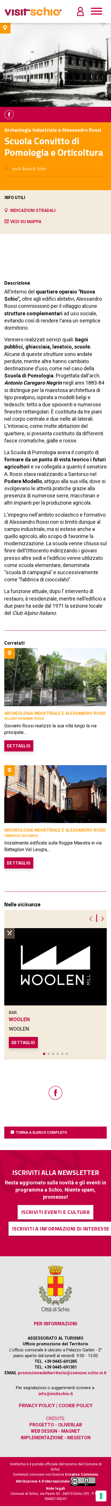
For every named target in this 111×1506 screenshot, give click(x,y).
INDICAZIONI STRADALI (33, 210)
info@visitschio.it (55, 1393)
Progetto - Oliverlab (55, 1425)
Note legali (55, 1488)
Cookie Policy (75, 1405)
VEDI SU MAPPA (25, 221)
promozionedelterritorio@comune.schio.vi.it (62, 1373)
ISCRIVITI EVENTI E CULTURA (55, 1212)
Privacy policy (37, 1405)
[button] (44, 1054)
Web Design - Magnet (55, 1431)
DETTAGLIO (19, 745)
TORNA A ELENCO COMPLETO (41, 1132)
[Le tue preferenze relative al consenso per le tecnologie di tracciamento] (101, 1496)
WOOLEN (19, 1019)
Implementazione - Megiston (56, 1437)
